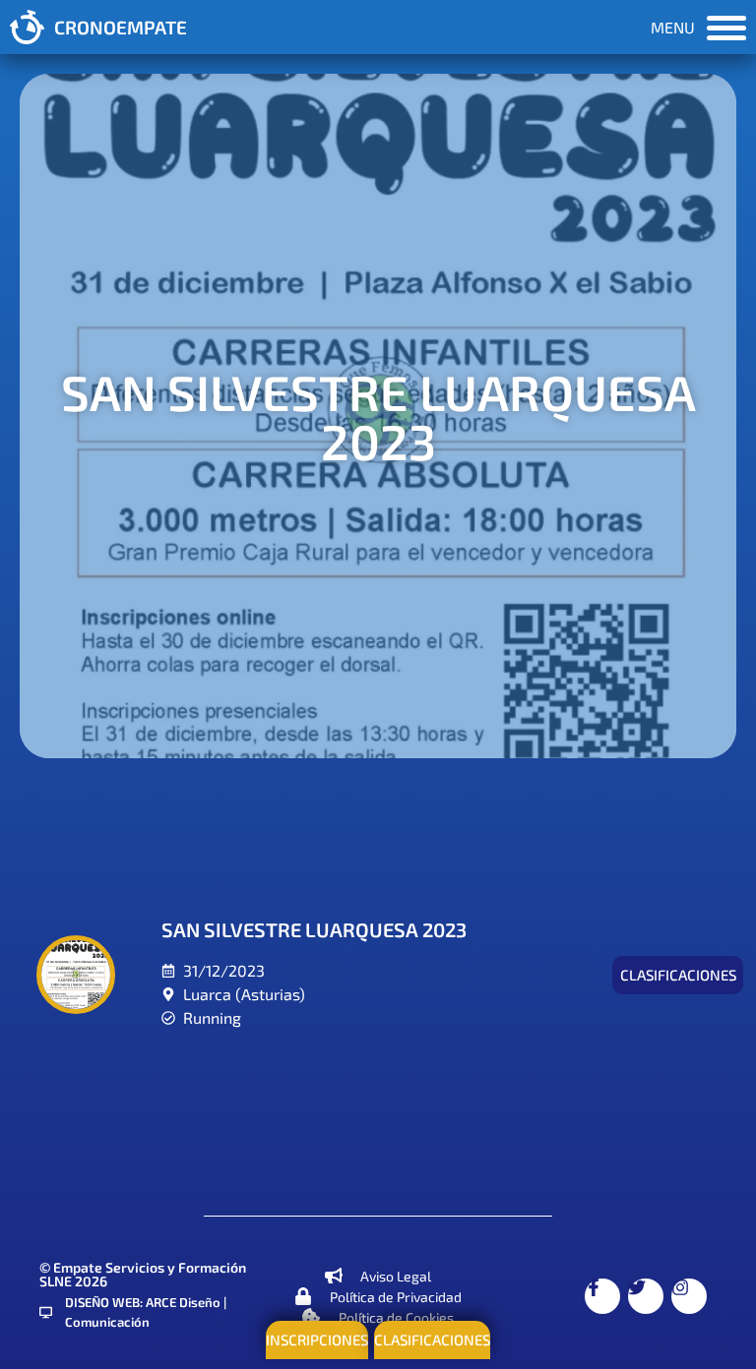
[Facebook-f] (602, 1296)
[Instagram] (689, 1296)
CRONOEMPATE (120, 27)
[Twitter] (645, 1296)
